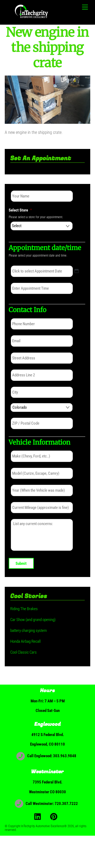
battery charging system (28, 630)
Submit (21, 563)
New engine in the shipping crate (47, 47)
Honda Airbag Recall (25, 641)
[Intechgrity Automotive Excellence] (32, 18)
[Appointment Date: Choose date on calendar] (76, 271)
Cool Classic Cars (23, 652)
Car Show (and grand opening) (32, 619)
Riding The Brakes (24, 608)
